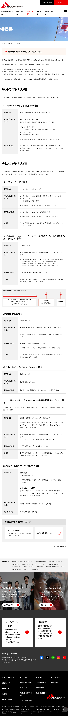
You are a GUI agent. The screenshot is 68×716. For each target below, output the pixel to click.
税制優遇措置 (49, 60)
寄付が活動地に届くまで (40, 561)
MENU (65, 12)
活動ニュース (19, 13)
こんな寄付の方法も (16, 566)
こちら (39, 52)
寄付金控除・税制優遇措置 (52, 566)
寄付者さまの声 (39, 566)
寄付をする (14, 561)
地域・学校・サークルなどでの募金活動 (48, 564)
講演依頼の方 (40, 688)
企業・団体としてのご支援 (55, 561)
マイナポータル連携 (16, 569)
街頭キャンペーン (28, 566)
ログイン (47, 3)
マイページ (42, 491)
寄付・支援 (10, 43)
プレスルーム (23, 688)
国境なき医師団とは (7, 13)
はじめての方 (40, 677)
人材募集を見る (8, 605)
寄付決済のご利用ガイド (26, 561)
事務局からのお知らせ (26, 682)
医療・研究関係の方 (41, 693)
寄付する (61, 3)
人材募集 (39, 13)
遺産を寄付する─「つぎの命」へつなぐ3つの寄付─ (24, 564)
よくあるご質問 (55, 677)
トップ (3, 43)
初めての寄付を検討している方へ (32, 569)
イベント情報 (23, 677)
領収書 (63, 566)
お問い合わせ (55, 682)
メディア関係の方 (41, 682)
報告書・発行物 (49, 13)
